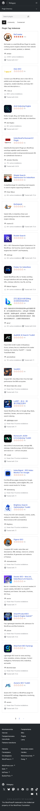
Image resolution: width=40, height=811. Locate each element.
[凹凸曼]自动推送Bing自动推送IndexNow (22, 300)
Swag (24, 759)
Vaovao (4, 733)
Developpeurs (7, 756)
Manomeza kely (27, 756)
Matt (4, 769)
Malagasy (10, 784)
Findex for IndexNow (22, 267)
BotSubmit (18, 204)
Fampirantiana (26, 729)
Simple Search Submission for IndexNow (24, 176)
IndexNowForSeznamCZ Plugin (23, 139)
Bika (22, 733)
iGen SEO (17, 69)
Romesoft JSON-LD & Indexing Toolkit (22, 437)
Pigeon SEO (18, 539)
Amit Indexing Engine (22, 106)
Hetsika (23, 752)
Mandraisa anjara (27, 749)
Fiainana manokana (9, 743)
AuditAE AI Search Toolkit (24, 335)
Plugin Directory (7, 9)
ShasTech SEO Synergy (23, 646)
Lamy (23, 740)
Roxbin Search (19, 236)
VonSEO (17, 369)
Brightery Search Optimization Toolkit (22, 506)
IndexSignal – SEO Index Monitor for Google (23, 471)
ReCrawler (18, 34)
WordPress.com (8, 765)
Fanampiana (6, 752)
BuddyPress (7, 776)
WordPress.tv (7, 759)
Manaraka (23, 718)
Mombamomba (7, 729)
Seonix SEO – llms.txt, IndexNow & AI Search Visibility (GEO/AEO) (23, 578)
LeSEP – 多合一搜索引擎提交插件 (21, 402)
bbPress (6, 772)
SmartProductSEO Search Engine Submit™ (23, 615)
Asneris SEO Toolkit (22, 683)
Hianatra (5, 749)
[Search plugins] (28, 16)
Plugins (23, 736)
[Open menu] (37, 3)
